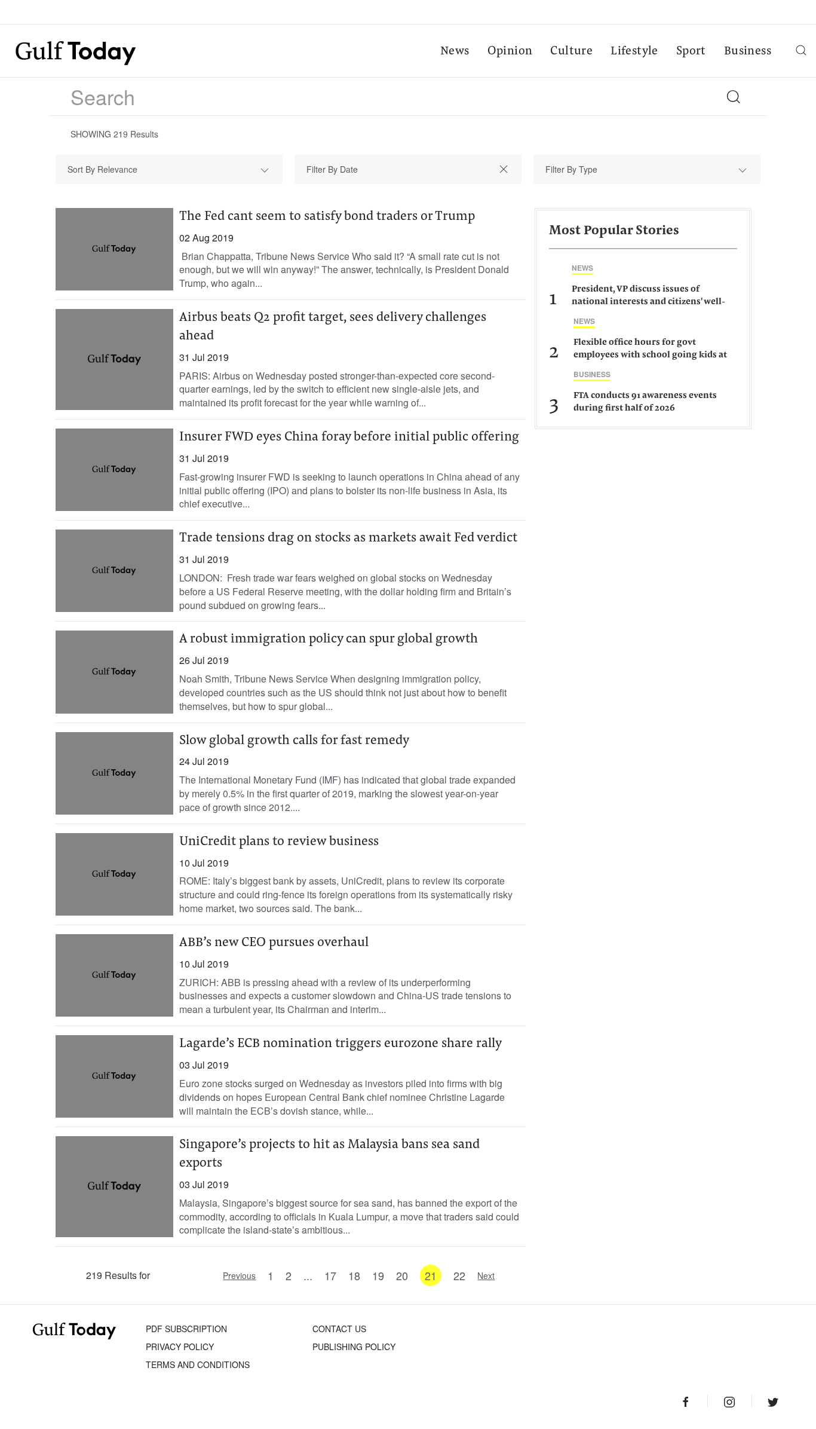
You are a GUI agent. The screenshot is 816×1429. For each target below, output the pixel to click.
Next (486, 1275)
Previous (239, 1275)
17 (330, 1275)
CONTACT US (339, 1329)
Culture (571, 51)
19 (378, 1275)
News (455, 51)
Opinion (510, 51)
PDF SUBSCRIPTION (186, 1329)
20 (402, 1275)
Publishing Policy (353, 1346)
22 (459, 1275)
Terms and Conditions (198, 1364)
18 (354, 1275)
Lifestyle (634, 51)
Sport (691, 51)
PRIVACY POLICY (180, 1346)
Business (747, 51)
